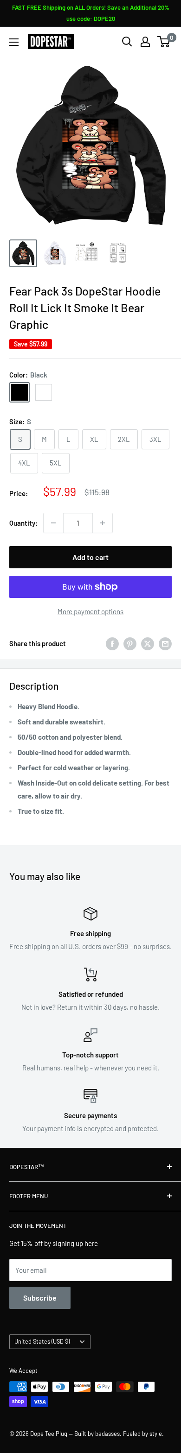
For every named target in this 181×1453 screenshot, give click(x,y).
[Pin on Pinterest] (129, 643)
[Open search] (127, 42)
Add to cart (90, 557)
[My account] (145, 42)
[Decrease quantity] (53, 523)
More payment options (90, 611)
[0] (164, 41)
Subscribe (40, 1297)
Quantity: (23, 523)
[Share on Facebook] (112, 643)
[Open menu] (14, 42)
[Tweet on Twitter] (147, 643)
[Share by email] (165, 643)
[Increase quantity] (102, 523)
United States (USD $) (42, 1341)
